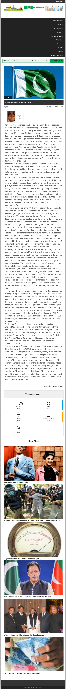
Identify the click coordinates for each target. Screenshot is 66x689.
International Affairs (57, 36)
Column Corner (58, 20)
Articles (60, 51)
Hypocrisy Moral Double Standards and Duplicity (23, 559)
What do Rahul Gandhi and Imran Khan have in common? (25, 635)
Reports (60, 48)
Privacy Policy (59, 1)
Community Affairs (57, 44)
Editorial (60, 24)
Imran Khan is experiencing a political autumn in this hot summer (28, 597)
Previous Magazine (57, 55)
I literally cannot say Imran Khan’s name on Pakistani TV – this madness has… (33, 520)
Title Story (59, 40)
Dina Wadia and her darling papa (16, 482)
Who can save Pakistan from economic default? (22, 673)
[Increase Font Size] (5, 107)
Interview (60, 32)
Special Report (58, 28)
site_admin (59, 106)
